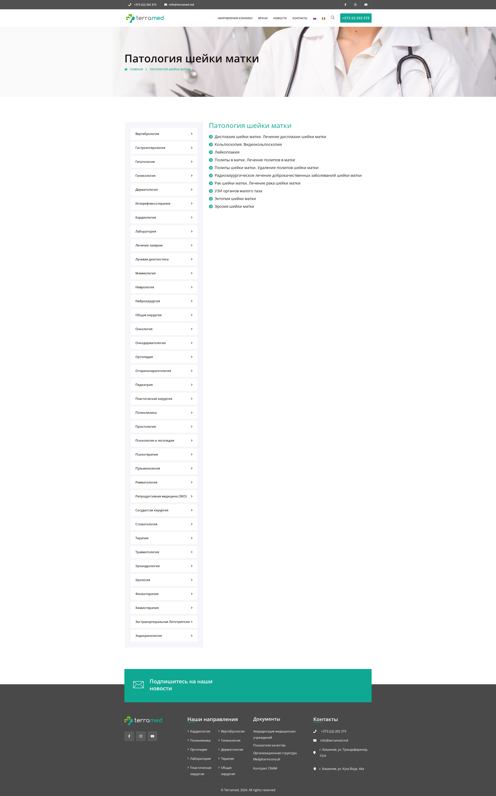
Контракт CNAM (265, 768)
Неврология (144, 287)
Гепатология (145, 162)
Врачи (263, 18)
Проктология (145, 426)
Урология (142, 580)
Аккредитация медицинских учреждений (274, 734)
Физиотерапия (146, 594)
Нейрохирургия (147, 301)
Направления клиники (235, 18)
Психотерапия (146, 454)
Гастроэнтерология (150, 148)
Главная (136, 69)
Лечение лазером (149, 245)
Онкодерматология (150, 343)
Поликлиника (146, 412)
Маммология (145, 273)
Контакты (300, 18)
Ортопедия (144, 357)
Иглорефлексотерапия (152, 203)
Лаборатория (145, 231)
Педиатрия (144, 385)
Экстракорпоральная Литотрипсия (162, 622)
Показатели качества (269, 745)
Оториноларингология (153, 371)
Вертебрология (147, 134)
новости (280, 18)
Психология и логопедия (154, 440)
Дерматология (146, 189)
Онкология (143, 329)
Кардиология (145, 217)
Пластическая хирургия (153, 399)
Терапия (141, 538)
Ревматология (146, 482)
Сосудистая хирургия (151, 510)
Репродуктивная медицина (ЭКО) (161, 496)
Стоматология (146, 524)
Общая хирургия (148, 315)
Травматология (147, 552)
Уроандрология (147, 566)
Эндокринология (148, 636)
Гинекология (145, 175)
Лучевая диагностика (152, 259)
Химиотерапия (147, 608)
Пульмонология (147, 468)
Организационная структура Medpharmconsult (275, 756)
